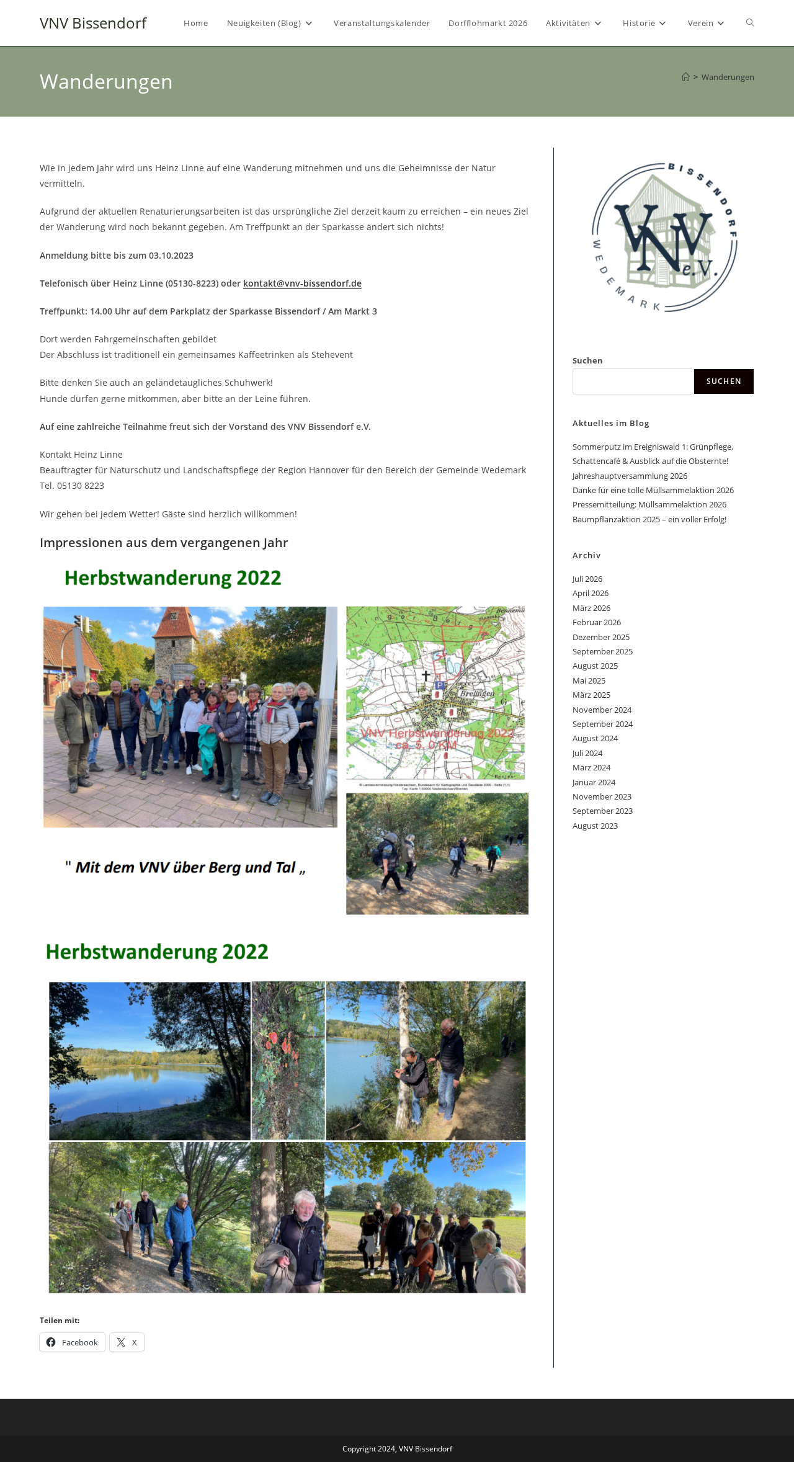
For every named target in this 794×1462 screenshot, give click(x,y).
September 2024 (603, 723)
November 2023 (602, 796)
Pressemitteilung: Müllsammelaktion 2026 (649, 504)
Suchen (588, 360)
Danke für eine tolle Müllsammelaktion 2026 (653, 490)
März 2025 (591, 694)
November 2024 (602, 709)
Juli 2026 (587, 578)
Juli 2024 (587, 753)
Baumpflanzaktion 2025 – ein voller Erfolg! (649, 519)
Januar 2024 (594, 782)
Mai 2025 (589, 680)
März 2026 (591, 607)
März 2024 (591, 767)
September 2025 (603, 651)
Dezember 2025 (601, 637)
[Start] (686, 76)
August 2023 (595, 825)
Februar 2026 (597, 622)
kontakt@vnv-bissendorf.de (302, 283)
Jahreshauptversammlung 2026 (630, 475)
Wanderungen (728, 76)
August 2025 (595, 665)
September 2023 (603, 810)
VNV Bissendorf (93, 22)
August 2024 (595, 738)
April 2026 (591, 593)
